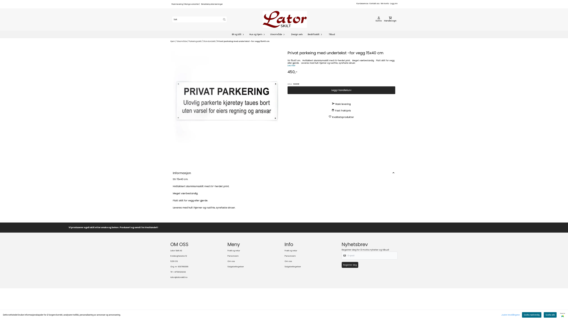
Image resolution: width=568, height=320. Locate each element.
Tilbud (332, 34)
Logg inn (394, 3)
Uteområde (182, 41)
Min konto (385, 3)
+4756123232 (179, 272)
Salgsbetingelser (235, 266)
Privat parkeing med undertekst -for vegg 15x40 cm (243, 41)
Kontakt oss (374, 3)
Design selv (297, 34)
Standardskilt (209, 41)
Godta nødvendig (532, 315)
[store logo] (285, 19)
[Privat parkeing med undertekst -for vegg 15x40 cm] (226, 106)
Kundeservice (362, 3)
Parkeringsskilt (195, 41)
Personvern (233, 256)
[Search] (224, 19)
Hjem (172, 41)
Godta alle (550, 315)
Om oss (231, 261)
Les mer (291, 65)
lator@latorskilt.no (179, 277)
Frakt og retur (233, 250)
